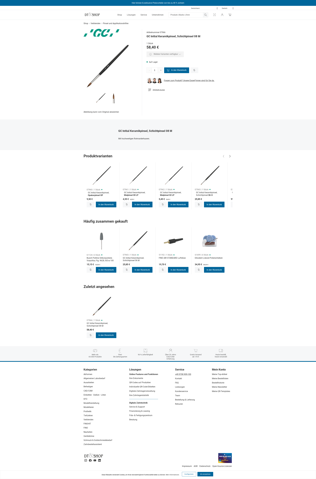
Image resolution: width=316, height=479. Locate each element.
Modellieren (89, 407)
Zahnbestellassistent (93, 444)
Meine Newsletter (219, 387)
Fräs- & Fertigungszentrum (140, 415)
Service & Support (137, 407)
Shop (119, 15)
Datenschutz (204, 466)
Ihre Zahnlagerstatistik (139, 395)
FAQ (177, 383)
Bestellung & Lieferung (185, 400)
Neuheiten (88, 432)
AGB (196, 466)
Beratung (133, 419)
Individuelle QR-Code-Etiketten (142, 387)
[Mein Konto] (222, 15)
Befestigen (88, 386)
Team (177, 395)
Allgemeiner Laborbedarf (94, 378)
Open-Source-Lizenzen (222, 466)
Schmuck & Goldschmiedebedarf (98, 440)
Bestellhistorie (218, 383)
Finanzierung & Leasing (139, 411)
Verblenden (95, 23)
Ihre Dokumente (136, 378)
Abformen (88, 374)
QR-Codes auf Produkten (140, 382)
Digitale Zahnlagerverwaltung (142, 391)
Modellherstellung (91, 403)
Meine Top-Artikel (219, 374)
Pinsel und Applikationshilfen (116, 23)
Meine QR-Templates (221, 391)
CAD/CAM (88, 391)
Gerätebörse (89, 436)
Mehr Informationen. (172, 475)
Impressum (187, 466)
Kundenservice (181, 391)
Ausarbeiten (89, 382)
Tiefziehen (88, 415)
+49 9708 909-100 (183, 374)
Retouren (179, 404)
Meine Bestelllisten (220, 378)
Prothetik (87, 411)
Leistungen (180, 387)
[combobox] (204, 8)
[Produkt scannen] (214, 15)
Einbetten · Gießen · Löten (95, 395)
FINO (86, 428)
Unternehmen (158, 15)
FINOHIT (87, 424)
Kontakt (178, 378)
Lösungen (131, 15)
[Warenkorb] (230, 15)
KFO (85, 399)
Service (144, 15)
